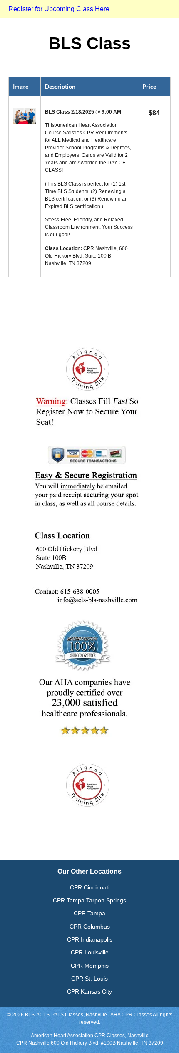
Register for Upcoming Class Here (58, 8)
